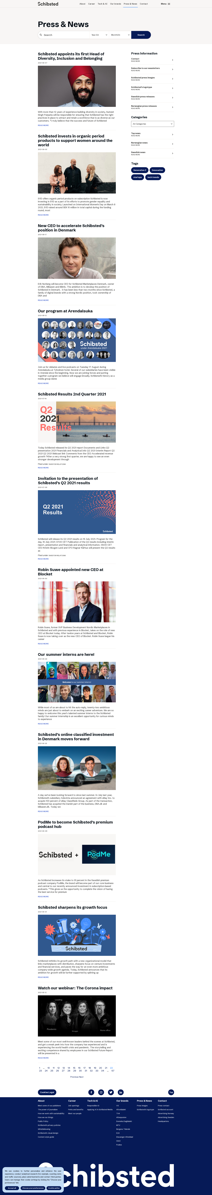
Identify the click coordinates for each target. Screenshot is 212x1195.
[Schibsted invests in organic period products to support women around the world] (77, 172)
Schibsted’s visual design (48, 1133)
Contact (144, 4)
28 (68, 1070)
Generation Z (139, 170)
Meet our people (74, 1113)
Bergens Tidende (123, 1129)
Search (141, 35)
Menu (165, 3)
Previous (74, 1077)
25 (51, 1070)
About (83, 4)
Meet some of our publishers (49, 1106)
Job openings (73, 1106)
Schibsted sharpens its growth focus (72, 907)
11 (53, 1067)
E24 (107, 44)
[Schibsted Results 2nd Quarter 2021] (77, 422)
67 (113, 1070)
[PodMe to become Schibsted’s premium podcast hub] (77, 854)
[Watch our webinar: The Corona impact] (77, 1015)
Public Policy (43, 1121)
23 (40, 1070)
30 (80, 1070)
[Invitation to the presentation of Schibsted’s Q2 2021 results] (77, 512)
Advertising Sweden (166, 1117)
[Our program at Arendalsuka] (77, 340)
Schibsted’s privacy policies (49, 1125)
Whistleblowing (44, 1129)
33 (97, 1070)
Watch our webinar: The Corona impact (75, 988)
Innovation (157, 170)
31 (86, 1070)
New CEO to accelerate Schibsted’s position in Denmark (71, 227)
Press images (142, 1106)
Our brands (115, 4)
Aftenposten (121, 1117)
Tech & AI (102, 4)
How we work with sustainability (51, 1113)
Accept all (12, 1188)
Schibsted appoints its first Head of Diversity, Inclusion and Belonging (71, 56)
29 (74, 1070)
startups (137, 177)
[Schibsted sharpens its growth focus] (77, 935)
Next (81, 1077)
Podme (119, 1145)
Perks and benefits (75, 1109)
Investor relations (57, 464)
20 (100, 1067)
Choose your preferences (33, 1188)
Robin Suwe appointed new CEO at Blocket (70, 571)
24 (46, 1070)
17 (84, 1067)
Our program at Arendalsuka (65, 311)
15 (74, 1067)
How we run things (45, 1117)
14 (69, 1067)
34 (102, 1070)
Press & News (130, 4)
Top (171, 1092)
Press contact (163, 1106)
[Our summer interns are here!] (77, 682)
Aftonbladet (121, 1109)
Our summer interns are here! (66, 654)
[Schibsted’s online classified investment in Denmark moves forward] (77, 768)
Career (91, 4)
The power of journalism (48, 1109)
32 (91, 1070)
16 (79, 1067)
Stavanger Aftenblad (124, 1137)
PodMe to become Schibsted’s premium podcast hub (75, 824)
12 (58, 1067)
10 (48, 1067)
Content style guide (46, 1137)
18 (90, 1067)
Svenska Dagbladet (124, 1121)
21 (106, 1067)
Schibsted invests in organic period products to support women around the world (75, 140)
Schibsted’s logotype (145, 1109)
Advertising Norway (166, 1113)
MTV (118, 1125)
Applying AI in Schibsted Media (100, 1109)
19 (95, 1067)
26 (57, 1070)
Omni (118, 1141)
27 (63, 1070)
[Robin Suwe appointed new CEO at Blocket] (77, 601)
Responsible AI (93, 1106)
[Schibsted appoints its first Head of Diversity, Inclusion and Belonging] (77, 86)
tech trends (153, 177)
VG (117, 1106)
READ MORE (43, 125)
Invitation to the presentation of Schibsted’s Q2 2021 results (68, 480)
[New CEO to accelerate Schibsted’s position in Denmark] (77, 258)
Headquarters (163, 1121)
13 (64, 1067)
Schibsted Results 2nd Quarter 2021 (72, 394)
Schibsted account (165, 1109)
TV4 (118, 1113)
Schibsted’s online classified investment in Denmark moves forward (76, 736)
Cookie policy (54, 1188)
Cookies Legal (47, 1092)
